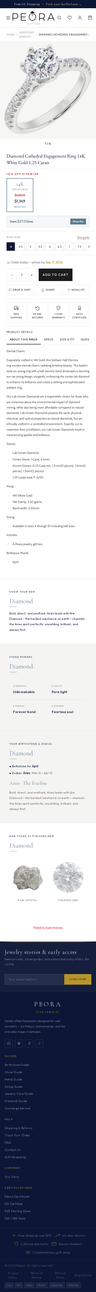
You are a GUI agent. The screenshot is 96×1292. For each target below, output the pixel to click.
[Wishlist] (69, 18)
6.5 (60, 246)
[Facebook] (29, 1044)
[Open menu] (8, 17)
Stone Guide (13, 1072)
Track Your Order (17, 1135)
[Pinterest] (19, 1044)
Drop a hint (22, 289)
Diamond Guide (16, 1101)
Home (11, 34)
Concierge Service (17, 1108)
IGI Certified (14, 1204)
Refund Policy (60, 1275)
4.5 (20, 246)
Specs (48, 339)
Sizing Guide (13, 1086)
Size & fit (67, 339)
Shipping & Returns (18, 1128)
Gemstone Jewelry (26, 34)
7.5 (79, 246)
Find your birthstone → (64, 4)
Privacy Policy (13, 1275)
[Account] (79, 18)
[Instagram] (9, 1044)
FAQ (8, 1142)
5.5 (40, 246)
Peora (48, 1004)
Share (50, 289)
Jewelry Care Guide (19, 1093)
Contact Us (13, 1150)
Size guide (83, 237)
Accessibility (82, 1275)
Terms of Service (37, 1275)
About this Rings (24, 339)
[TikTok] (39, 1044)
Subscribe (77, 979)
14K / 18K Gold (15, 1218)
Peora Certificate (17, 1196)
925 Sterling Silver (18, 1211)
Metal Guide (13, 1079)
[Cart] (90, 18)
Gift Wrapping (15, 1157)
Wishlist (78, 289)
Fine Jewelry (48, 1012)
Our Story (12, 1177)
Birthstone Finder (17, 1065)
